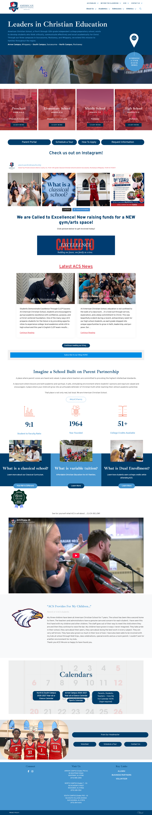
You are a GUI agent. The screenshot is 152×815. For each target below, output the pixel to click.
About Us (90, 9)
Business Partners (121, 775)
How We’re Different (25, 486)
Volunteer (121, 779)
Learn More (76, 486)
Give (124, 3)
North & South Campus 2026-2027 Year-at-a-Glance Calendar (46, 696)
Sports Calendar (76, 700)
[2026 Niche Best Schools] (76, 499)
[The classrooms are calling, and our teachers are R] (24, 189)
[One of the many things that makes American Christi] (127, 189)
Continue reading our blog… (76, 345)
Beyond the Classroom (109, 3)
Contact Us (135, 3)
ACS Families (91, 3)
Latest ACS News (76, 266)
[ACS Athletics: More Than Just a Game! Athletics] (93, 189)
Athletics (130, 9)
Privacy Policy (14, 813)
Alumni (121, 771)
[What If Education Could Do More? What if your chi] (59, 189)
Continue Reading (27, 333)
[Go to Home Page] (21, 7)
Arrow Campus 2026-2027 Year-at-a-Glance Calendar (76, 694)
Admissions (116, 9)
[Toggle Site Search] (140, 9)
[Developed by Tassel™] (140, 812)
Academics (103, 9)
